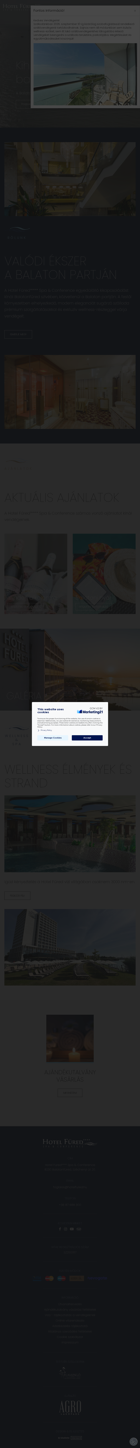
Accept (87, 738)
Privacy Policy (46, 730)
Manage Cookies (53, 738)
